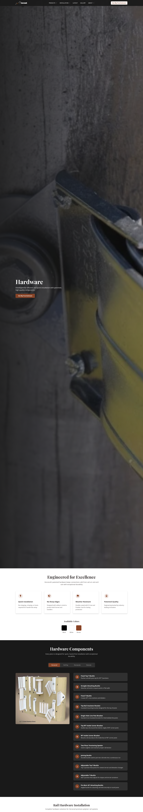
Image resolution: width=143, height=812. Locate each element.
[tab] (54, 665)
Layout (75, 3)
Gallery (83, 3)
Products (52, 3)
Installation (64, 3)
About (90, 3)
